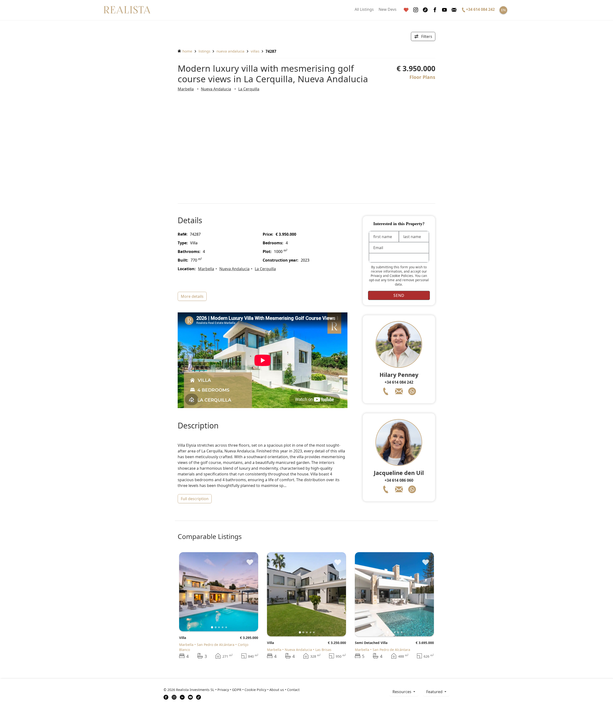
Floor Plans (422, 77)
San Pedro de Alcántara (215, 644)
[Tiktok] (425, 9)
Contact (293, 689)
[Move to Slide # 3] (222, 627)
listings (204, 51)
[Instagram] (415, 9)
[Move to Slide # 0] (212, 627)
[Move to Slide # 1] (215, 627)
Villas (255, 51)
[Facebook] (434, 9)
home (187, 51)
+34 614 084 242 (399, 382)
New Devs (388, 9)
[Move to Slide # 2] (219, 627)
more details (192, 296)
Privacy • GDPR (229, 689)
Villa (182, 637)
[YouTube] (190, 697)
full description (195, 498)
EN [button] (503, 10)
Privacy (376, 275)
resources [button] (402, 691)
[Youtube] (444, 9)
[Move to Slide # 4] (226, 627)
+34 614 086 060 (399, 480)
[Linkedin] (182, 697)
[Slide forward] (246, 592)
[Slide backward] (191, 592)
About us (276, 689)
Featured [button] (434, 691)
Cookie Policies (401, 275)
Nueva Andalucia (230, 51)
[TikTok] (198, 697)
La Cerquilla (248, 89)
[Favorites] (406, 9)
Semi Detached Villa (371, 642)
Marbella (186, 89)
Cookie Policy (255, 689)
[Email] (454, 9)
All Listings (364, 9)
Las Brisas (323, 649)
